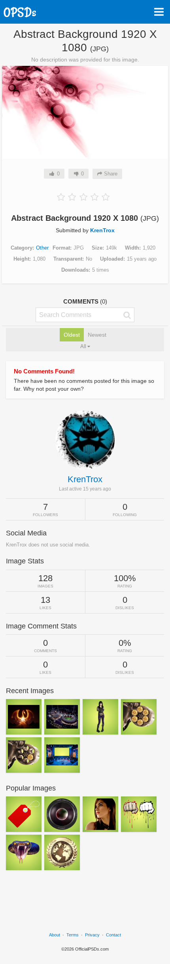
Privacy (92, 934)
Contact (113, 934)
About (54, 934)
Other (42, 248)
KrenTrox (102, 230)
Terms (72, 934)
